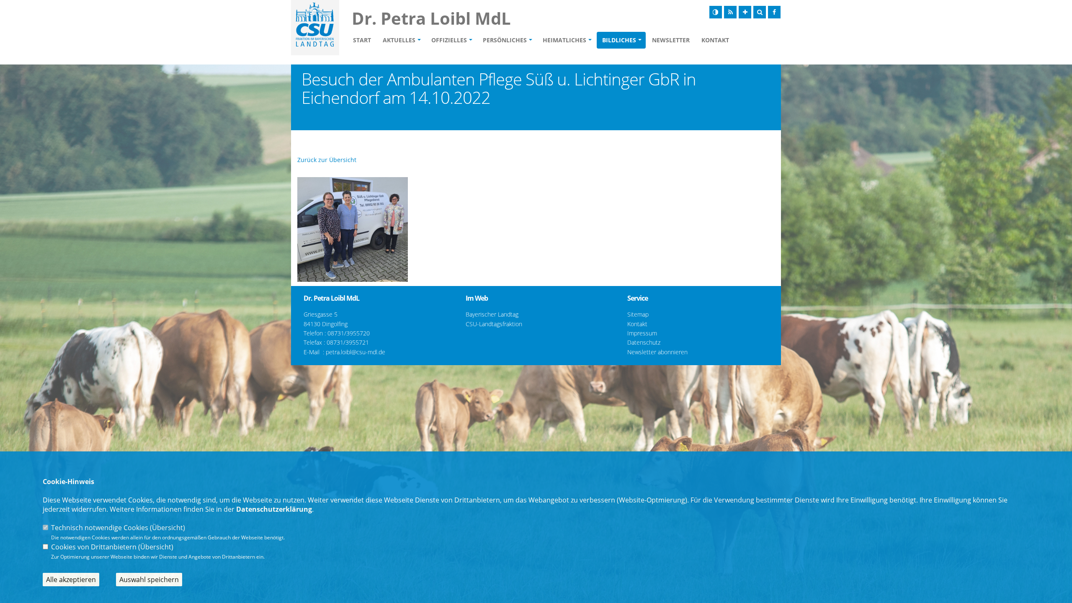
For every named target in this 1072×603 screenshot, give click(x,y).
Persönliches (505, 40)
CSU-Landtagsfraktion (494, 324)
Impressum (642, 333)
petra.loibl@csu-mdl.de (355, 352)
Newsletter (671, 40)
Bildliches (619, 40)
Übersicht (167, 527)
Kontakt (715, 40)
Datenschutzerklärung (274, 509)
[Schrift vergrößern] (745, 12)
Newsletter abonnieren (657, 352)
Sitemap (638, 314)
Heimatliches (564, 40)
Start (362, 40)
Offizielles (449, 40)
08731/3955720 (348, 333)
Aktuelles (399, 40)
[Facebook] (774, 12)
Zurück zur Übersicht (326, 160)
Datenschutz (643, 342)
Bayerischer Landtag (492, 314)
